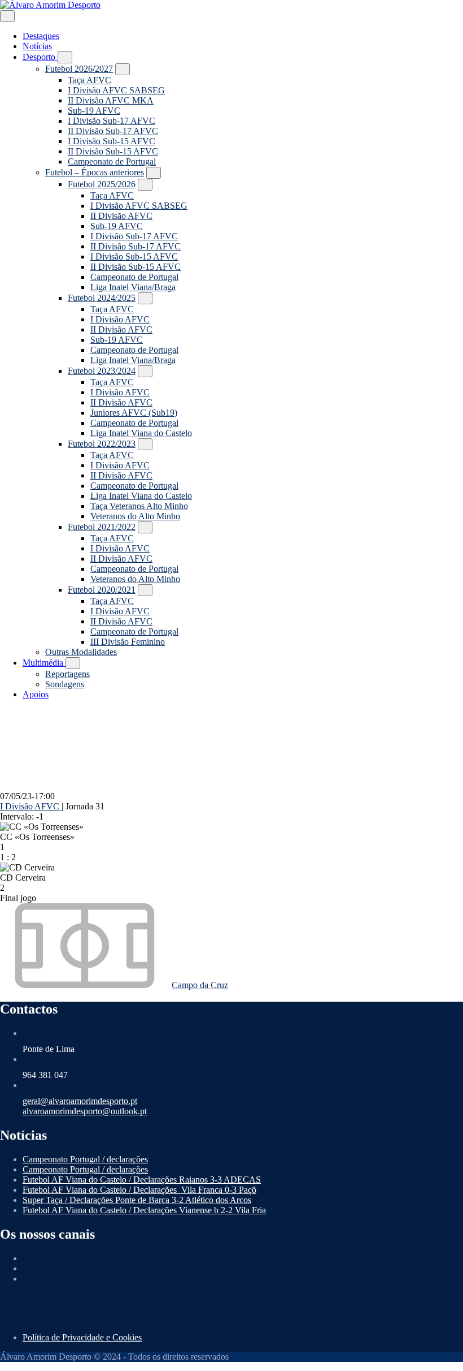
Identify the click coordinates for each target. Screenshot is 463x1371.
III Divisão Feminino (127, 641)
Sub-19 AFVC (94, 110)
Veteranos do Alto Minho (135, 516)
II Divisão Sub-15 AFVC (113, 151)
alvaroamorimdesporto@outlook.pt (85, 1111)
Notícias (37, 46)
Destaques (41, 36)
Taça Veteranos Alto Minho (139, 506)
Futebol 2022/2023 (102, 444)
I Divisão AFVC (120, 319)
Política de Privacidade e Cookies (82, 1337)
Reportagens (67, 674)
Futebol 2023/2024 (102, 371)
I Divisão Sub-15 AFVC (111, 141)
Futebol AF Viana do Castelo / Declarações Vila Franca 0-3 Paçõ (139, 1190)
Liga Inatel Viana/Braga (133, 287)
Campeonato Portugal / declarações (85, 1159)
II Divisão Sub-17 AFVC (113, 131)
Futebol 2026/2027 (79, 69)
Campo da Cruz (200, 985)
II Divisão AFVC (121, 216)
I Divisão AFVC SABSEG (116, 90)
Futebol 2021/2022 (102, 527)
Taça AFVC (89, 80)
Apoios (36, 694)
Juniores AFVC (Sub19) (133, 412)
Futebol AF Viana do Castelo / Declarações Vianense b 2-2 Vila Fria (144, 1210)
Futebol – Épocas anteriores (94, 172)
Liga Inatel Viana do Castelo (141, 433)
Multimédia (44, 662)
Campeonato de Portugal (112, 161)
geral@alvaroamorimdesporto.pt (80, 1101)
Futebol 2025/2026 (102, 184)
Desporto (40, 57)
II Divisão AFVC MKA (111, 100)
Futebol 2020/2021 (102, 589)
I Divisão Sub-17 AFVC (111, 121)
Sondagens (64, 684)
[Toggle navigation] (7, 16)
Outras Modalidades (81, 652)
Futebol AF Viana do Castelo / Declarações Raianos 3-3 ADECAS (142, 1179)
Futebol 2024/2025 (102, 298)
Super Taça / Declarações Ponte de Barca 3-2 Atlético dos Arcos (137, 1200)
